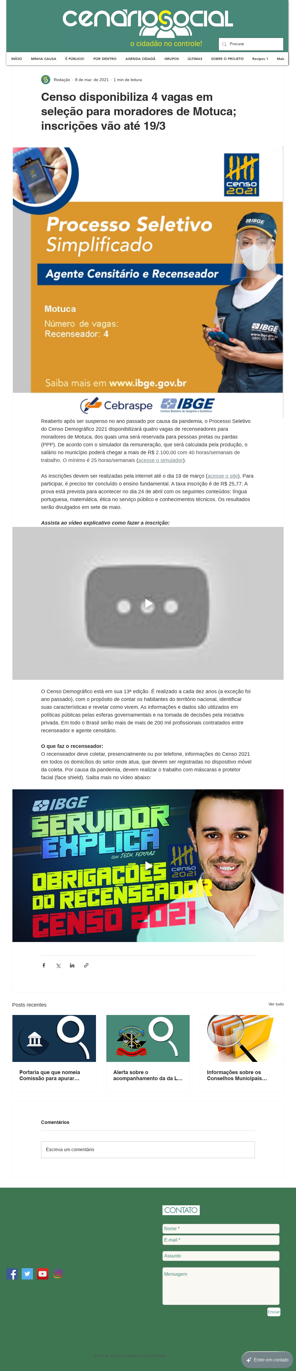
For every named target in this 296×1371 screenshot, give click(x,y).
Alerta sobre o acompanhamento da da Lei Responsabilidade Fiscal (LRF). (147, 1075)
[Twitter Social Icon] (27, 1273)
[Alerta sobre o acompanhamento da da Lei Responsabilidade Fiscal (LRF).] (148, 1038)
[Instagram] (58, 1273)
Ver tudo (276, 1004)
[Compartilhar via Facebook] (44, 965)
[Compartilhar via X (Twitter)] (58, 965)
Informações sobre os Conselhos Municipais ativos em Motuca (234, 1075)
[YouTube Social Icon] (42, 1273)
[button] (43, 58)
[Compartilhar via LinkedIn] (72, 965)
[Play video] (148, 603)
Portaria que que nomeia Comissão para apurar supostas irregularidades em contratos (50, 1075)
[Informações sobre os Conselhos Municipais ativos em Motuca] (242, 1038)
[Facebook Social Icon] (12, 1273)
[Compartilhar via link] (86, 965)
